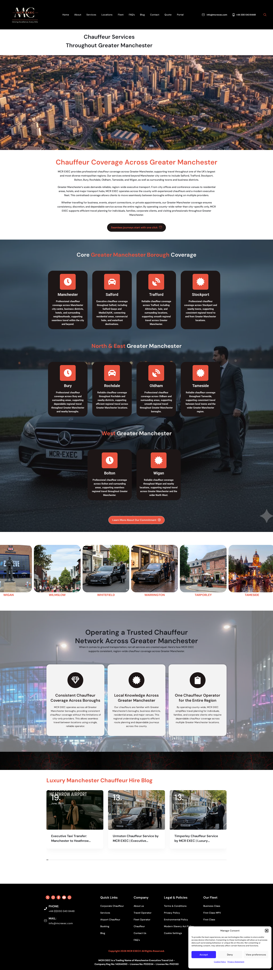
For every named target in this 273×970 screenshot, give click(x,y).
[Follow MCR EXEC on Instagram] (53, 897)
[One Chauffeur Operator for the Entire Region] (198, 680)
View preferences (256, 954)
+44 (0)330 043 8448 (62, 911)
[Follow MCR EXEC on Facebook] (59, 897)
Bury (68, 386)
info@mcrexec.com (217, 14)
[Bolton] (110, 460)
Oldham (156, 386)
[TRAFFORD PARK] (170, 571)
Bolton (109, 473)
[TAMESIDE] (121, 571)
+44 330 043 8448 (246, 14)
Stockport (200, 294)
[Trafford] (156, 282)
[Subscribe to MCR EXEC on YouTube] (64, 897)
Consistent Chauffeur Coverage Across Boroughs (75, 698)
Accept (204, 954)
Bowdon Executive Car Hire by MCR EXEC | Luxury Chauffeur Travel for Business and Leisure (197, 838)
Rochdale (112, 386)
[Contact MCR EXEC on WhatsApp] (69, 897)
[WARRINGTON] (24, 571)
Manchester (68, 294)
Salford (112, 294)
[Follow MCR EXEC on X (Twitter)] (48, 897)
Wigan (158, 473)
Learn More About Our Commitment (134, 520)
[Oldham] (156, 373)
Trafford (156, 294)
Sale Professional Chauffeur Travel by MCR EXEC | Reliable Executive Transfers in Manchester (135, 838)
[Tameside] (200, 373)
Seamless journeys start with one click (134, 227)
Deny (230, 954)
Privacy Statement (236, 962)
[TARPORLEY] (72, 571)
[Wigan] (159, 460)
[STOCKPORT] (218, 571)
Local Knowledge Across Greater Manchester (136, 698)
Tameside (200, 386)
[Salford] (112, 282)
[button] (266, 930)
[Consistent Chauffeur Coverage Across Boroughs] (75, 680)
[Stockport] (200, 282)
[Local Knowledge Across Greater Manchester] (136, 680)
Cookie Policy (220, 962)
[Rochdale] (112, 373)
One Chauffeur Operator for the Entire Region (197, 698)
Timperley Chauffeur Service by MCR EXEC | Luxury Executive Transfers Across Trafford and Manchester (73, 838)
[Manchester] (68, 282)
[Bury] (68, 373)
